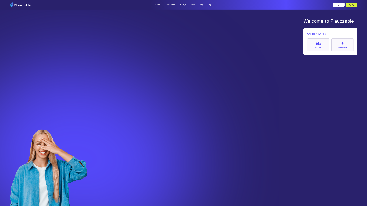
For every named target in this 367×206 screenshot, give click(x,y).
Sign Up (351, 5)
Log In (339, 5)
